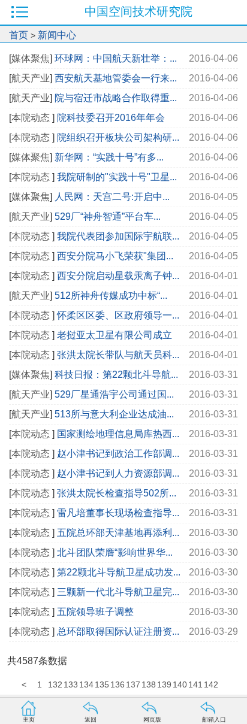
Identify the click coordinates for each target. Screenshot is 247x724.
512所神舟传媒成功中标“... (111, 295)
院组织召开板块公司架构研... (118, 137)
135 (102, 684)
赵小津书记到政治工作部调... (118, 454)
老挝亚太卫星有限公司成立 (114, 335)
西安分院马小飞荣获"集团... (115, 256)
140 (180, 684)
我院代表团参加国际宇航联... (118, 236)
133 (71, 684)
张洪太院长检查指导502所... (116, 493)
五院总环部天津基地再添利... (118, 533)
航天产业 (30, 78)
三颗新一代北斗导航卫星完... (118, 592)
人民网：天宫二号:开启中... (112, 197)
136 (117, 684)
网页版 (152, 719)
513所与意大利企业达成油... (114, 414)
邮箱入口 (214, 719)
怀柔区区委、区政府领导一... (118, 315)
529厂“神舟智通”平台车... (108, 216)
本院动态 (31, 118)
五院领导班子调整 (95, 612)
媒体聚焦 (30, 58)
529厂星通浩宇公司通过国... (114, 394)
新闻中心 (57, 35)
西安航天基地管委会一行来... (116, 78)
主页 (29, 719)
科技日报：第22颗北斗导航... (116, 374)
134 (86, 684)
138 (148, 684)
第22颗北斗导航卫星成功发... (118, 572)
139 (164, 684)
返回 (91, 719)
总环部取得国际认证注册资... (118, 631)
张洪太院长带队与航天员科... (118, 355)
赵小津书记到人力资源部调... (118, 473)
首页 (18, 35)
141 (195, 684)
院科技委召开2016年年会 (111, 118)
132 (55, 684)
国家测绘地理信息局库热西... (118, 434)
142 (211, 684)
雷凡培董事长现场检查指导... (118, 513)
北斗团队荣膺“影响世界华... (115, 552)
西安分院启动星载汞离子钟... (118, 276)
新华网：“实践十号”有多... (109, 157)
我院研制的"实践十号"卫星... (117, 177)
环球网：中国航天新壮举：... (116, 58)
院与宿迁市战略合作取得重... (116, 98)
